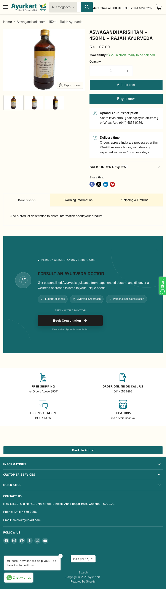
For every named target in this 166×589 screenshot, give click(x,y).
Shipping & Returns (134, 200)
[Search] (87, 7)
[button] (13, 102)
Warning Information (78, 200)
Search (83, 572)
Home (7, 22)
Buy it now (126, 99)
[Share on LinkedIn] (105, 184)
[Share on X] (98, 184)
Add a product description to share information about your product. (56, 216)
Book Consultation (67, 320)
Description (26, 200)
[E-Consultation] (43, 410)
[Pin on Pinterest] (112, 184)
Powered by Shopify (83, 581)
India (81, 558)
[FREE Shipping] (43, 383)
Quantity (95, 61)
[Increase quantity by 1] (127, 70)
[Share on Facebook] (92, 184)
